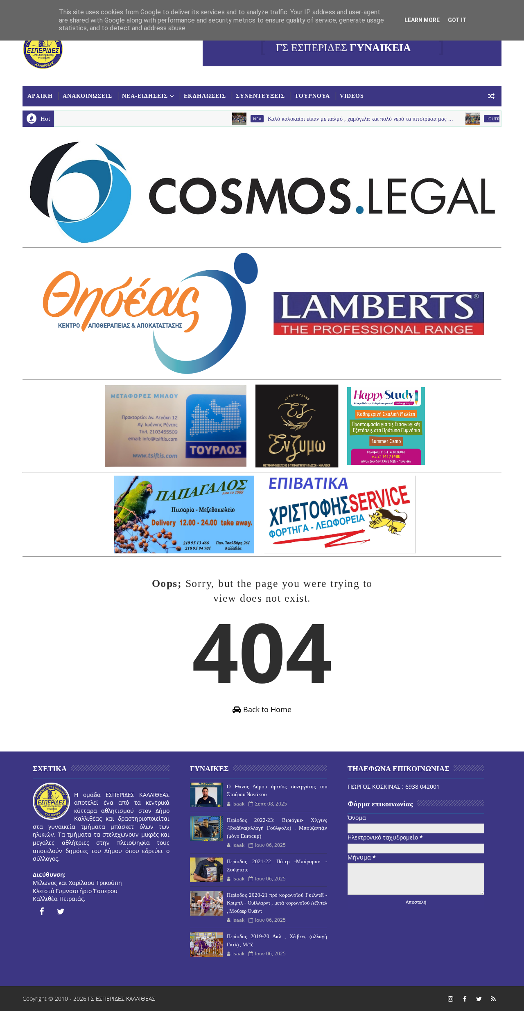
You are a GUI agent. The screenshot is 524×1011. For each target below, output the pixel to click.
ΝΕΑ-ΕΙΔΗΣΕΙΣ (145, 96)
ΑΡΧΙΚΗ (40, 96)
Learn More (422, 20)
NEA (235, 119)
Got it (457, 20)
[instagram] (450, 999)
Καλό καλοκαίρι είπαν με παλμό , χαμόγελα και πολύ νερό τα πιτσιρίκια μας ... (338, 119)
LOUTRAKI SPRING (482, 119)
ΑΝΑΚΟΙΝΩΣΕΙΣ (87, 96)
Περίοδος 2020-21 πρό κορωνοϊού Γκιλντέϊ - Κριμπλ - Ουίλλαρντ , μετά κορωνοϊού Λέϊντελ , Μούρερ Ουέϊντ (277, 903)
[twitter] (61, 911)
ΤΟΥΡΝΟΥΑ (312, 96)
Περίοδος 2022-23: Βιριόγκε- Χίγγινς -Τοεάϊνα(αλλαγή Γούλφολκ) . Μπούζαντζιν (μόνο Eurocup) (277, 828)
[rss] (493, 999)
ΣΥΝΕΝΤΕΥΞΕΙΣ (260, 96)
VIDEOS (352, 96)
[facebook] (41, 911)
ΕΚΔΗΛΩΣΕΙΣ (205, 96)
